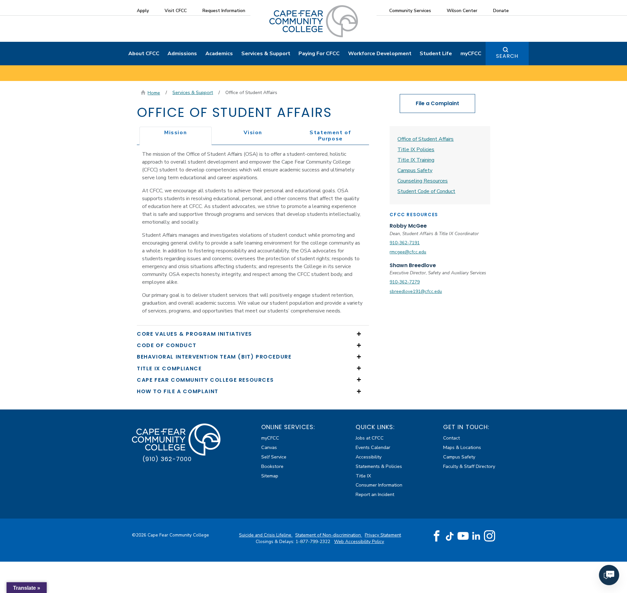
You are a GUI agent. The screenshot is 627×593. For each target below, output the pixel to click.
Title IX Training (415, 160)
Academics (219, 53)
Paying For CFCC (319, 53)
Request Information (223, 11)
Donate (501, 11)
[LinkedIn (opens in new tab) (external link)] (476, 536)
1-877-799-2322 (313, 541)
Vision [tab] (253, 132)
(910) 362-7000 (167, 459)
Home (154, 92)
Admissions (182, 53)
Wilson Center (462, 11)
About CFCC (143, 53)
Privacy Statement (383, 535)
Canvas (269, 447)
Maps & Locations (462, 447)
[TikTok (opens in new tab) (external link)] (449, 536)
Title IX (363, 476)
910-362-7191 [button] (405, 243)
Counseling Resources (422, 180)
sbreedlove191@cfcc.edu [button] (416, 291)
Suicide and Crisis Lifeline (266, 535)
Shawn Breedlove (413, 265)
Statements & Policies (379, 466)
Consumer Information (379, 485)
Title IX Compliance (169, 368)
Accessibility (368, 457)
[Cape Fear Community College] (313, 20)
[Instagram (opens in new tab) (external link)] (489, 536)
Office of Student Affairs (425, 139)
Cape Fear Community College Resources (205, 380)
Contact (451, 438)
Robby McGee (408, 226)
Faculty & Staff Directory (469, 466)
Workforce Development (379, 53)
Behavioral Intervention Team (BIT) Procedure (214, 357)
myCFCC (470, 53)
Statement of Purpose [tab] (330, 135)
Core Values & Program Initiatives (194, 334)
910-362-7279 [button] (405, 282)
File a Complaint (437, 103)
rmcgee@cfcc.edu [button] (408, 252)
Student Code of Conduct (426, 191)
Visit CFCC (176, 11)
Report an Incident (375, 494)
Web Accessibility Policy (359, 541)
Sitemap (269, 476)
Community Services (410, 11)
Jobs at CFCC (370, 438)
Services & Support (265, 53)
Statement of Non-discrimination (328, 535)
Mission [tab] (175, 132)
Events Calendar (373, 447)
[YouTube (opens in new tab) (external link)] (463, 536)
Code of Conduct (167, 345)
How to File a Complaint (177, 391)
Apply (143, 11)
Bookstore (272, 466)
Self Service (273, 457)
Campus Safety (414, 170)
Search (507, 56)
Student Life (436, 53)
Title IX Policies (415, 149)
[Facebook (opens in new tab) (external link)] (436, 536)
